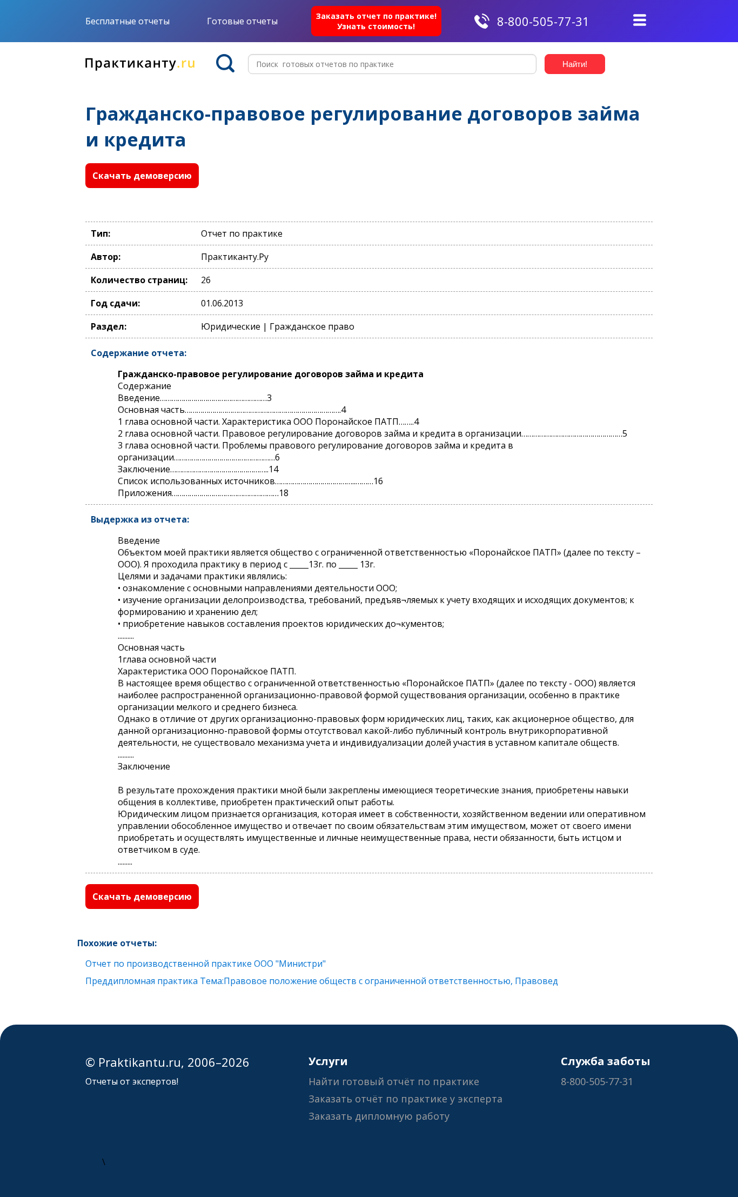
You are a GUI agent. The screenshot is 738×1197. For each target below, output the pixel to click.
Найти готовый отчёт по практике (393, 1081)
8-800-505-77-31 (543, 21)
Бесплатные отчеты (127, 21)
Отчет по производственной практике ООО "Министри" (205, 963)
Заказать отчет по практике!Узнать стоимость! (376, 21)
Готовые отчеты (242, 21)
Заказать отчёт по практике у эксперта (405, 1098)
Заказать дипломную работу (378, 1115)
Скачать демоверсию (142, 176)
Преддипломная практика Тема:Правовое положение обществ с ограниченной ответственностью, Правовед (321, 981)
